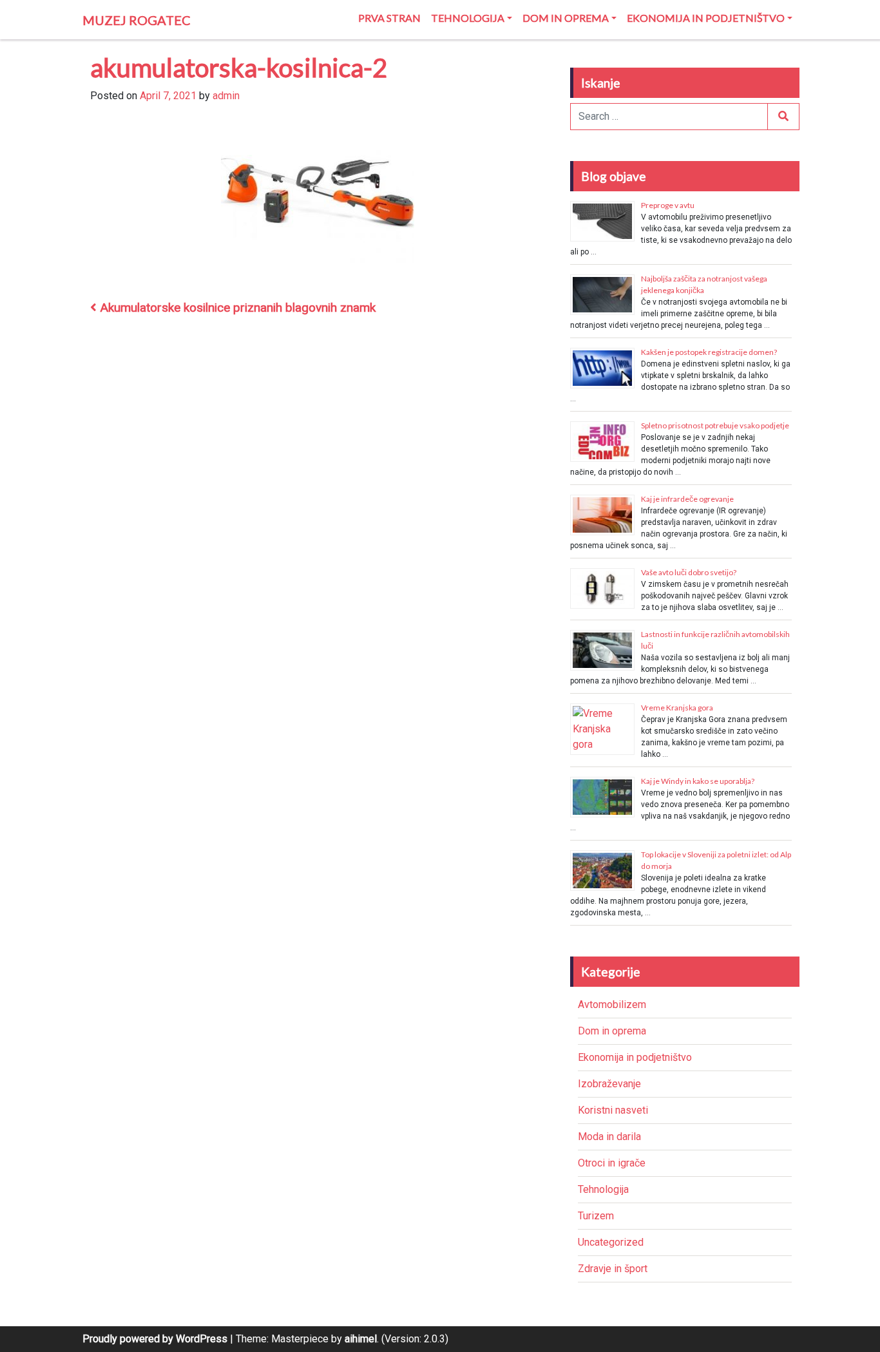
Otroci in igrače (612, 1163)
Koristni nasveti (613, 1110)
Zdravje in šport (612, 1268)
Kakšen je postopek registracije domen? (709, 352)
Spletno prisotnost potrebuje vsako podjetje (715, 425)
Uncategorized (611, 1242)
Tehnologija (467, 18)
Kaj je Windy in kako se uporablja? (697, 781)
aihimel (361, 1339)
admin (226, 96)
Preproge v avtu (667, 205)
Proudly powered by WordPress (154, 1339)
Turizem (596, 1216)
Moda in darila (609, 1136)
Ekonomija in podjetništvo (706, 18)
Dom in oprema (565, 18)
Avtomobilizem (612, 1004)
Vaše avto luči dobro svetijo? (688, 572)
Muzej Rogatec (136, 20)
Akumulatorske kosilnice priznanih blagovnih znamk (236, 307)
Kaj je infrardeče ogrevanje (687, 499)
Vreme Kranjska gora (677, 707)
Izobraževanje (609, 1084)
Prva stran (389, 18)
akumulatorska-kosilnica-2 (238, 67)
